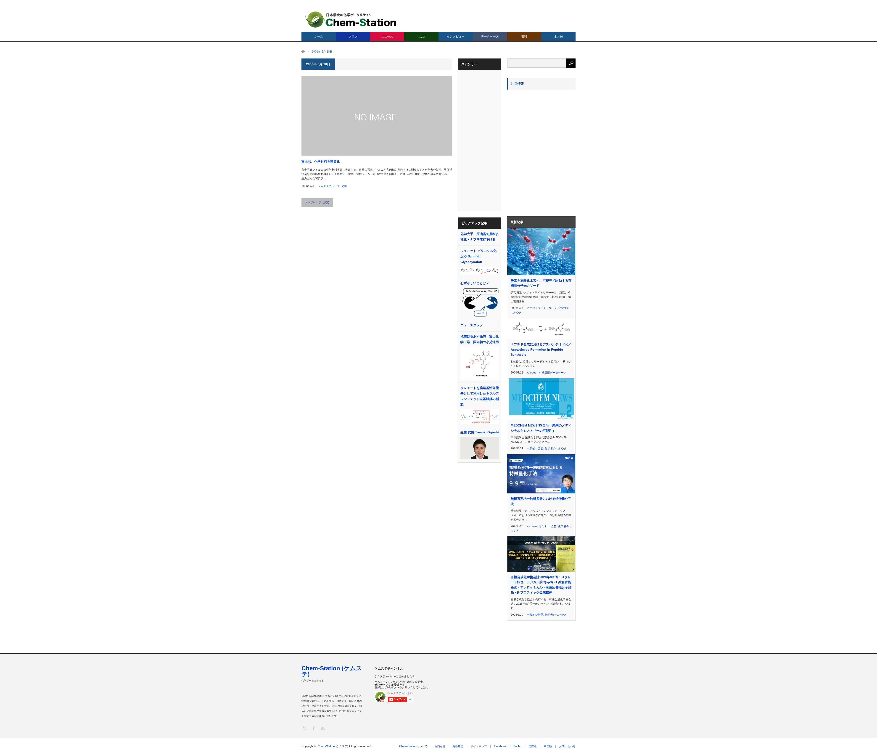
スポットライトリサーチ (542, 308)
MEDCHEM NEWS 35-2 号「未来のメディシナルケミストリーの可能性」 (541, 428)
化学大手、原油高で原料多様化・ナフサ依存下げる (479, 236)
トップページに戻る (317, 202)
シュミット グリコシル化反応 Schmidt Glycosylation (478, 256)
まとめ (558, 36)
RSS (322, 728)
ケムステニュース (329, 186)
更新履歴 (457, 746)
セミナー (544, 526)
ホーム (318, 36)
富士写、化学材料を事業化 (320, 161)
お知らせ (439, 746)
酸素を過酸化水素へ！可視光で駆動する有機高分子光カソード (541, 283)
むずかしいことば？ (474, 283)
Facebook (500, 746)
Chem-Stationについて (413, 746)
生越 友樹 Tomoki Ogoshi (479, 432)
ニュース (387, 36)
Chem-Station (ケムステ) (331, 671)
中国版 (548, 746)
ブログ (353, 36)
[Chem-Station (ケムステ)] (351, 19)
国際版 (532, 746)
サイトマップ (478, 746)
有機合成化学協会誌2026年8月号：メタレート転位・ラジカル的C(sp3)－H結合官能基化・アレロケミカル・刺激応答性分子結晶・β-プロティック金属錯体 (541, 584)
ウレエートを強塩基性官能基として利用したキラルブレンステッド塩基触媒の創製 (479, 396)
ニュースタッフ (471, 325)
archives (532, 526)
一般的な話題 (535, 448)
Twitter (517, 746)
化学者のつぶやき (556, 448)
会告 (554, 526)
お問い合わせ (567, 746)
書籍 (524, 36)
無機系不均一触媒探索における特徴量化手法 (541, 501)
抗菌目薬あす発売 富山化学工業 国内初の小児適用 (479, 339)
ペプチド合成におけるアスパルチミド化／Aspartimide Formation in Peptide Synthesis (541, 349)
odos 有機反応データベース (548, 372)
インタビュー (456, 36)
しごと (421, 36)
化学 (344, 186)
